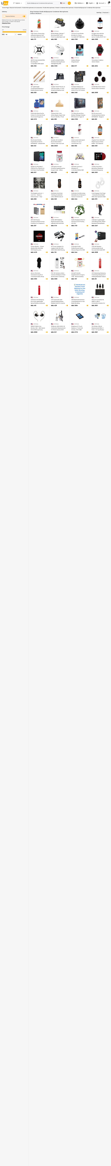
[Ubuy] (4, 3)
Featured (105, 12)
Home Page (5, 7)
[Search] (69, 3)
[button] (79, 3)
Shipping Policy (6, 23)
